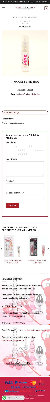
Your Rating (11, 142)
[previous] (2, 254)
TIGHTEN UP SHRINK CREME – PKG (13, 262)
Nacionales (32, 17)
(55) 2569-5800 (18, 323)
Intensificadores (25, 94)
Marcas (22, 17)
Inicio (15, 17)
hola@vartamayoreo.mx (35, 330)
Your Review (11, 159)
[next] (48, 254)
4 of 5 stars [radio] (29, 150)
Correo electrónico (15, 193)
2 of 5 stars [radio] (23, 146)
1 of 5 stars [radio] (10, 146)
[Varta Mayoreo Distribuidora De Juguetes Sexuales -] (25, 8)
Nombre (10, 181)
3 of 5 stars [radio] (12, 150)
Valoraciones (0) (11, 113)
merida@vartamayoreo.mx (13, 340)
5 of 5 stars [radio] (12, 154)
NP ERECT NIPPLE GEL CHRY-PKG (37, 262)
